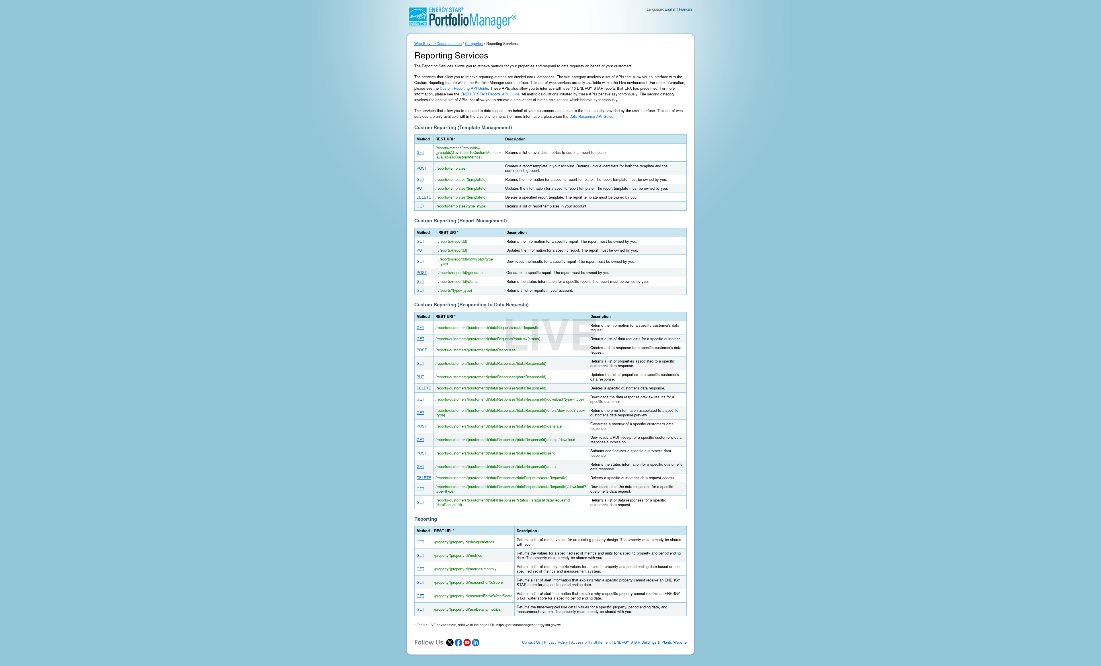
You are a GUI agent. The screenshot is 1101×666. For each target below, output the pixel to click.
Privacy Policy (556, 642)
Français (685, 9)
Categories (474, 43)
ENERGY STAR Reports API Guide (489, 94)
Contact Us (531, 642)
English (670, 9)
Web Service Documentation (438, 43)
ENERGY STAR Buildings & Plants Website (650, 642)
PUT (420, 188)
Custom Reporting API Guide (464, 88)
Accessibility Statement (591, 642)
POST (422, 168)
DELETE (424, 197)
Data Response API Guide (591, 116)
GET (420, 152)
